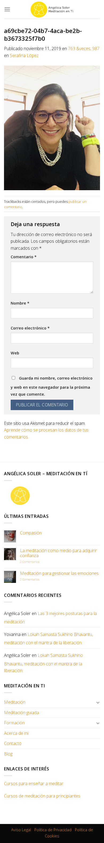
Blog (8, 754)
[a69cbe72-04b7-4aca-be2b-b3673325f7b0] (52, 127)
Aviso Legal (21, 829)
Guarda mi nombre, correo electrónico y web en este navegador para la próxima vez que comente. (52, 386)
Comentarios (29, 561)
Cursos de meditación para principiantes (42, 796)
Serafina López (24, 55)
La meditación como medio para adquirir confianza (58, 553)
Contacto (13, 743)
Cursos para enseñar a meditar (33, 783)
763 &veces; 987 (83, 48)
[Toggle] (98, 702)
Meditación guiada (21, 712)
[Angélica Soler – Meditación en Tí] (52, 9)
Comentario (24, 256)
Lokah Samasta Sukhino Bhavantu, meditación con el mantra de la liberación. (48, 638)
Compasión (31, 532)
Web (15, 352)
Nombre (20, 303)
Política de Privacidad (52, 829)
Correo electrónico (30, 328)
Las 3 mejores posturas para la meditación (50, 617)
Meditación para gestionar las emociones (59, 573)
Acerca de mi (16, 733)
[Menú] (7, 9)
